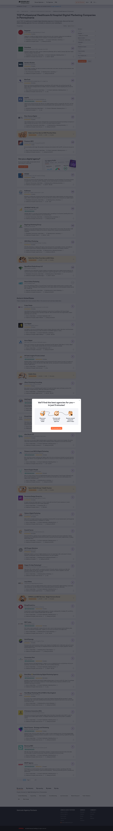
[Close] (79, 400)
